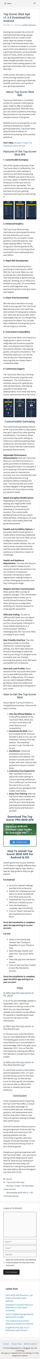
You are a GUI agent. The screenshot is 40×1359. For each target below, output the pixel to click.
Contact (6, 1344)
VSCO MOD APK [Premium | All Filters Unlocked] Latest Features (19, 1298)
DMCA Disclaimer (30, 1344)
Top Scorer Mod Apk (15, 1182)
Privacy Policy (16, 1344)
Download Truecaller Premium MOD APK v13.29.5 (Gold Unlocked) (19, 1307)
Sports (9, 1179)
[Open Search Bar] (34, 3)
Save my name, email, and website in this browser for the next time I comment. (21, 1262)
